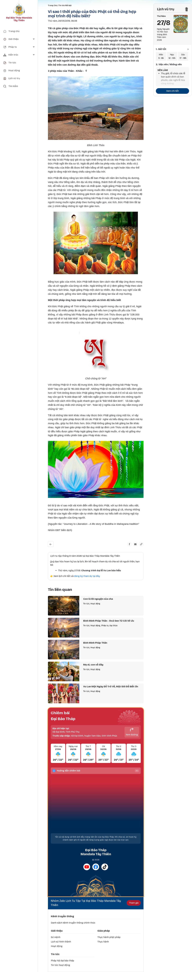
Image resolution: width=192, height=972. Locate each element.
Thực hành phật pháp (108, 937)
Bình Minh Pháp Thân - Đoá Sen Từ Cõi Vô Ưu (108, 620)
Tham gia (133, 902)
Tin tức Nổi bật (65, 5)
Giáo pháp (103, 930)
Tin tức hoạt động (60, 965)
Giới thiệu (57, 930)
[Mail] (135, 544)
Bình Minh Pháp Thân (95, 642)
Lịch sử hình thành (61, 941)
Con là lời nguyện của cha (98, 598)
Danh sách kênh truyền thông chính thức (73, 922)
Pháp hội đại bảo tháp (62, 960)
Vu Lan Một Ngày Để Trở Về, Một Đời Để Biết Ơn (110, 686)
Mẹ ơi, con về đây (93, 664)
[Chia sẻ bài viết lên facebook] (129, 544)
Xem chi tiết (172, 91)
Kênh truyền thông (62, 916)
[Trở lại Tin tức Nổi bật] (51, 544)
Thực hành (103, 941)
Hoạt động (56, 946)
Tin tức (55, 954)
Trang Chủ (52, 5)
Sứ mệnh (55, 937)
